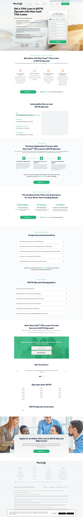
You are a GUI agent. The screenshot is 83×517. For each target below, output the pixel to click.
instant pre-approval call (58, 16)
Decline (62, 513)
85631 (60, 390)
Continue (58, 41)
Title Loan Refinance (48, 477)
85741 (60, 395)
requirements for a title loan (21, 168)
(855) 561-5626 (34, 22)
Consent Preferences (59, 487)
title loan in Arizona (63, 151)
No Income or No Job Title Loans (62, 475)
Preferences (54, 513)
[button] (41, 241)
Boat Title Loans (48, 475)
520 (23, 410)
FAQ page (53, 176)
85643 (23, 392)
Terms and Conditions (52, 487)
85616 (41, 388)
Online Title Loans (48, 470)
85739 (41, 395)
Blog (34, 477)
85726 (23, 395)
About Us (20, 470)
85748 (41, 397)
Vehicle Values (34, 475)
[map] (55, 123)
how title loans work (50, 63)
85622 (23, 390)
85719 (60, 392)
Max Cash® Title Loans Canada (20, 475)
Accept (70, 513)
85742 (23, 397)
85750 (23, 399)
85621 (60, 388)
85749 (60, 397)
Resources (34, 470)
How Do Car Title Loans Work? (63, 470)
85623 (41, 390)
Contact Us (20, 477)
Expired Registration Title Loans (62, 477)
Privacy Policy (46, 487)
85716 (41, 392)
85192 (23, 388)
